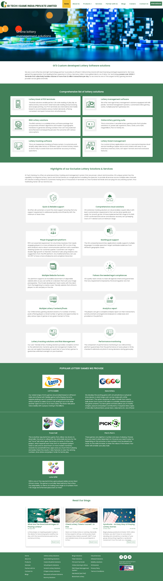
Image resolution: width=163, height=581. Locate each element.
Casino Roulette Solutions (52, 562)
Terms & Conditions (97, 571)
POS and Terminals (78, 562)
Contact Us (144, 4)
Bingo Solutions (77, 556)
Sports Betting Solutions (51, 559)
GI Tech (132, 561)
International (156, 3)
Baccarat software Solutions (53, 574)
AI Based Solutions (97, 559)
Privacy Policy (95, 568)
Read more (55, 542)
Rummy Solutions (49, 577)
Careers (132, 4)
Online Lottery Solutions (51, 556)
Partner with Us (112, 4)
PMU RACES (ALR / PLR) (79, 573)
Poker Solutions (77, 559)
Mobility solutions (96, 562)
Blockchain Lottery (78, 577)
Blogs (123, 4)
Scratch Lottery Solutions (52, 568)
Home (66, 4)
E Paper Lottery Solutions (52, 571)
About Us (76, 4)
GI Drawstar (95, 565)
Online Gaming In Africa (80, 565)
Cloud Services (96, 556)
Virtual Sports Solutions (51, 565)
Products (86, 4)
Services (98, 4)
